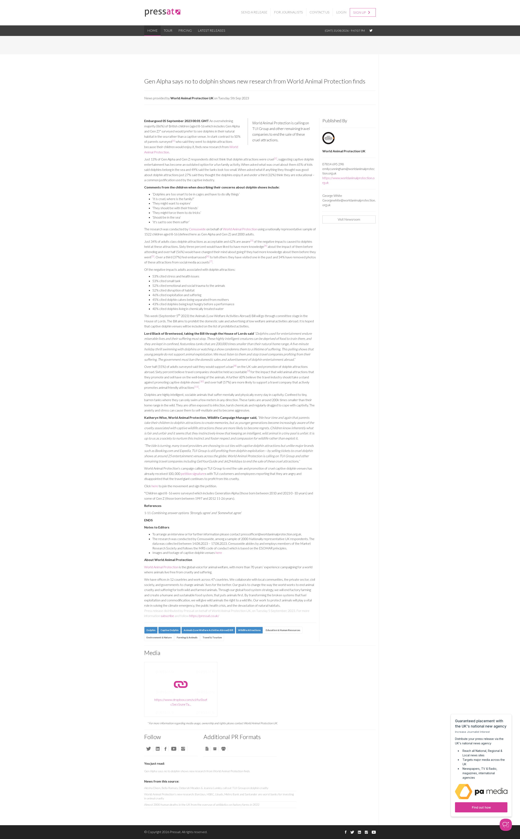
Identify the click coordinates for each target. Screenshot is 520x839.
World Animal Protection (240, 229)
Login (341, 12)
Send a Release (254, 12)
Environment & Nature (159, 637)
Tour (168, 30)
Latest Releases (211, 30)
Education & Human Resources (283, 630)
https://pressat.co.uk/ (204, 616)
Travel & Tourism (212, 637)
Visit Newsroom (349, 219)
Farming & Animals (187, 637)
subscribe (167, 616)
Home (152, 30)
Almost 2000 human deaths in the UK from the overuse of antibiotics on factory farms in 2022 (201, 804)
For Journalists (288, 12)
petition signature (193, 473)
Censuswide (197, 229)
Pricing (185, 30)
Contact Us (319, 12)
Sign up (360, 12)
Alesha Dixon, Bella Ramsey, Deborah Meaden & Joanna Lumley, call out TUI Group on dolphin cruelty (206, 788)
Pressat (175, 832)
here (155, 486)
